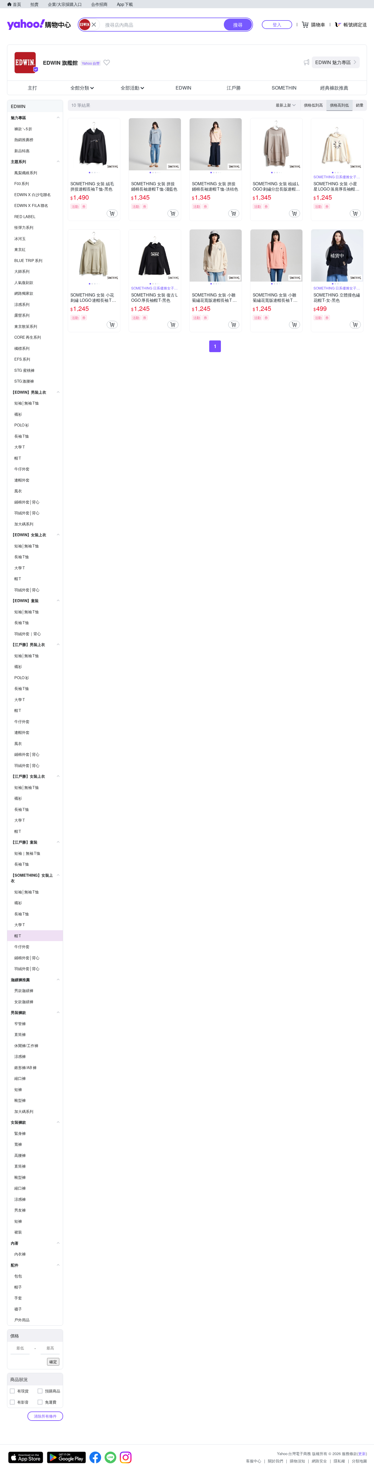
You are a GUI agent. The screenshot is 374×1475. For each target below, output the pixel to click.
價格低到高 (313, 105)
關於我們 (275, 1461)
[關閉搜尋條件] (93, 24)
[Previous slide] (72, 144)
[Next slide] (116, 144)
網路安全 (319, 1461)
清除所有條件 (45, 1416)
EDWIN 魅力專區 (333, 62)
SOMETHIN (284, 87)
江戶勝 (234, 87)
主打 (32, 87)
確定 (53, 1361)
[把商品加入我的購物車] (112, 213)
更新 (362, 1453)
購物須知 (297, 1461)
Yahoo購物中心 (39, 25)
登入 (277, 24)
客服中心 (253, 1461)
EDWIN (183, 87)
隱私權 (339, 1461)
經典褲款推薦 (334, 87)
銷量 (359, 105)
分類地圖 (359, 1461)
